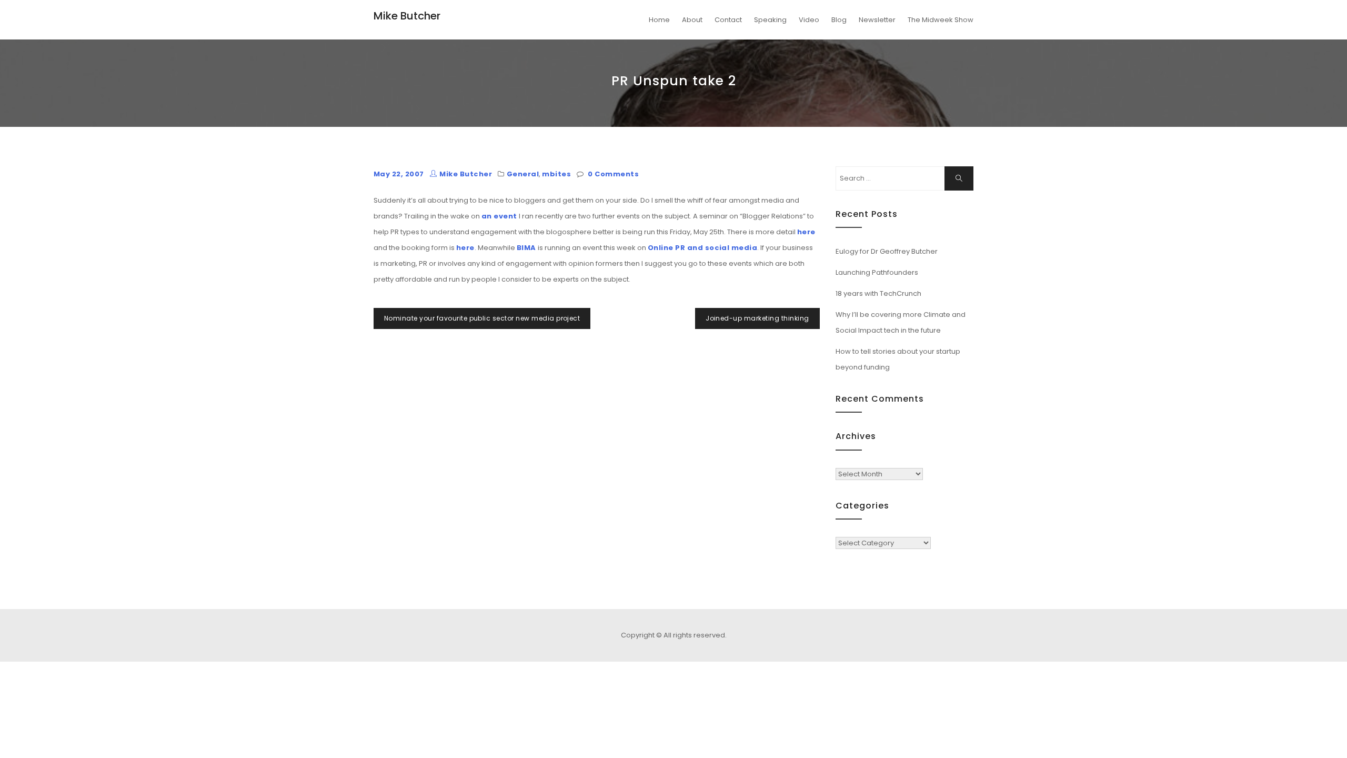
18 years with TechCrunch (878, 293)
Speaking (770, 20)
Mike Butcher (407, 15)
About (692, 20)
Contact (728, 20)
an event (499, 216)
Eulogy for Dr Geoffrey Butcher (887, 251)
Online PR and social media (702, 248)
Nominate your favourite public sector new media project (482, 318)
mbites (556, 174)
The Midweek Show (940, 20)
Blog (839, 20)
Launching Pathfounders (877, 272)
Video (809, 20)
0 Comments (613, 174)
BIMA (526, 248)
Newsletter (877, 20)
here (806, 232)
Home (659, 20)
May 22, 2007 (399, 174)
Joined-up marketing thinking (757, 318)
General (523, 174)
